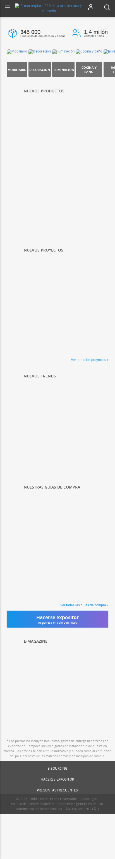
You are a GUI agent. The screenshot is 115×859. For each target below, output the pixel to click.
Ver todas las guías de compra (83, 605)
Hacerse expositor (57, 779)
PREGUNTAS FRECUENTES (57, 790)
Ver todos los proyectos (88, 360)
